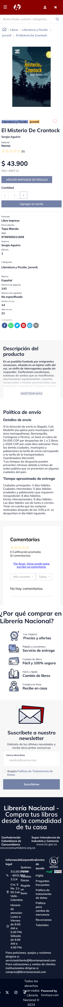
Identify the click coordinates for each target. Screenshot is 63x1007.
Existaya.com (50, 995)
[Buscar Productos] (58, 19)
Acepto (30, 772)
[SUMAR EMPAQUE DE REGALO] (26, 179)
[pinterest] (23, 326)
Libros (14, 29)
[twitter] (17, 326)
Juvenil (6, 35)
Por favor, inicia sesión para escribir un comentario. (31, 565)
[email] (36, 326)
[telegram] (30, 326)
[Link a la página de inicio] (4, 30)
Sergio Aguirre (10, 136)
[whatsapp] (11, 326)
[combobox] (31, 19)
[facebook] (4, 326)
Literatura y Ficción (35, 29)
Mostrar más (31, 393)
